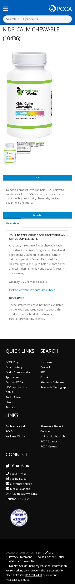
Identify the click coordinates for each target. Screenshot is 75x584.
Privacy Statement (20, 557)
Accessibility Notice (17, 579)
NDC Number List (17, 387)
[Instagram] (23, 466)
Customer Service (21, 484)
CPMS (9, 392)
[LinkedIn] (27, 466)
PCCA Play (12, 362)
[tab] (12, 223)
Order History (14, 367)
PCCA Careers (49, 446)
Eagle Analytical (15, 426)
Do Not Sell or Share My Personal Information (38, 566)
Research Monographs (54, 387)
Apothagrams (14, 377)
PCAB (9, 431)
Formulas (46, 362)
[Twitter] (8, 466)
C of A (44, 377)
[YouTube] (17, 466)
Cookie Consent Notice (50, 557)
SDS (43, 372)
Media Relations (20, 489)
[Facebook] (12, 466)
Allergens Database (52, 382)
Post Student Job (54, 436)
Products (46, 367)
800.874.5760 (18, 479)
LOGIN (37, 177)
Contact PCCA (14, 382)
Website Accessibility (22, 561)
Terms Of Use (44, 552)
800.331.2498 (18, 474)
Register (37, 215)
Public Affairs (14, 397)
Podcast (11, 407)
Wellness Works (15, 436)
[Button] (5, 8)
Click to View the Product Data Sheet (32, 290)
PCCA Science (49, 441)
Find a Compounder (18, 372)
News (9, 402)
